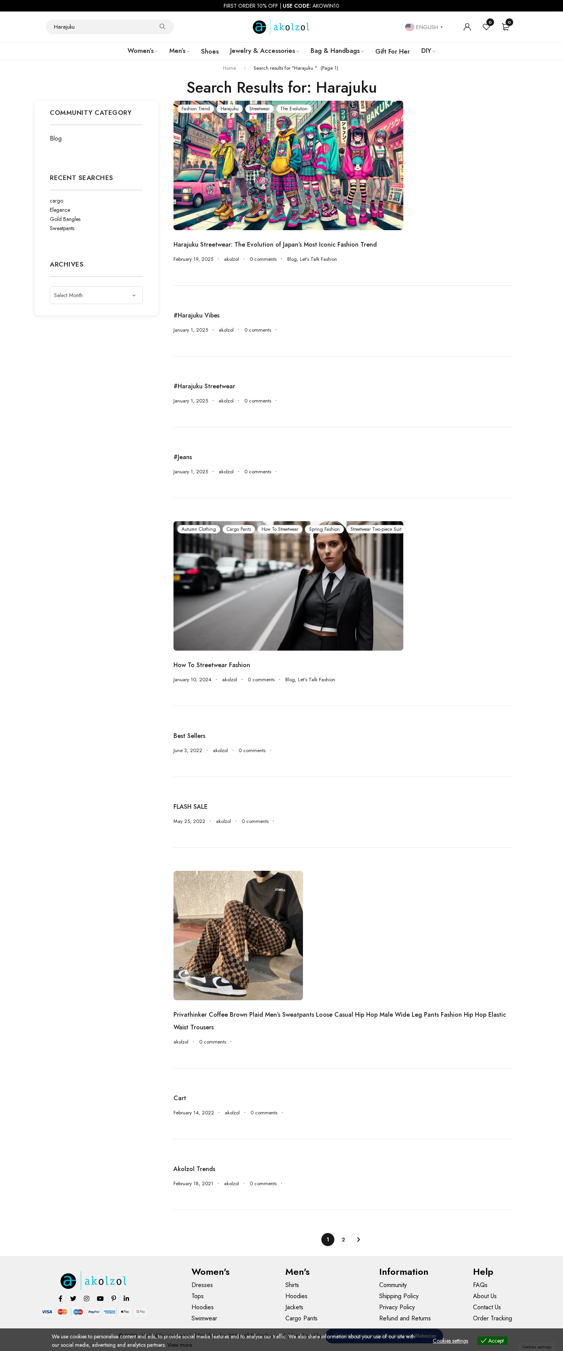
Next (358, 1239)
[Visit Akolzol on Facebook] (60, 1298)
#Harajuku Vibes (196, 315)
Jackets (294, 1307)
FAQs (480, 1285)
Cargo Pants (239, 529)
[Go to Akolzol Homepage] (94, 1280)
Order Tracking (492, 1318)
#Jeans (182, 457)
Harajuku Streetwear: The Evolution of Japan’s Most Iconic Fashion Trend (275, 244)
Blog (56, 138)
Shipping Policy (399, 1296)
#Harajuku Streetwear (204, 386)
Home (229, 68)
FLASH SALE (190, 806)
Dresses (202, 1285)
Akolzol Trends (194, 1169)
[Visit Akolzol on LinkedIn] (126, 1298)
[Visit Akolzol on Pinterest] (113, 1298)
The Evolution (294, 108)
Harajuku (230, 108)
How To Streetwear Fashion (211, 665)
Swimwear (204, 1318)
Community (393, 1285)
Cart (179, 1098)
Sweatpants (62, 228)
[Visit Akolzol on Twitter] (73, 1298)
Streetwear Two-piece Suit (375, 529)
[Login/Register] (467, 26)
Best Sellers (189, 735)
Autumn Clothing (199, 529)
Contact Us (487, 1307)
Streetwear (259, 108)
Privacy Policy (397, 1307)
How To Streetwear (280, 529)
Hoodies (202, 1307)
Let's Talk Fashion (318, 259)
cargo (56, 200)
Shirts (292, 1285)
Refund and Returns (405, 1318)
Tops (197, 1296)
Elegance (60, 210)
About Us (485, 1296)
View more (179, 1345)
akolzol (231, 259)
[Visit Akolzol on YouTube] (100, 1298)
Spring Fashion (324, 529)
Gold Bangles (65, 219)
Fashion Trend (196, 108)
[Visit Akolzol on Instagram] (86, 1298)
